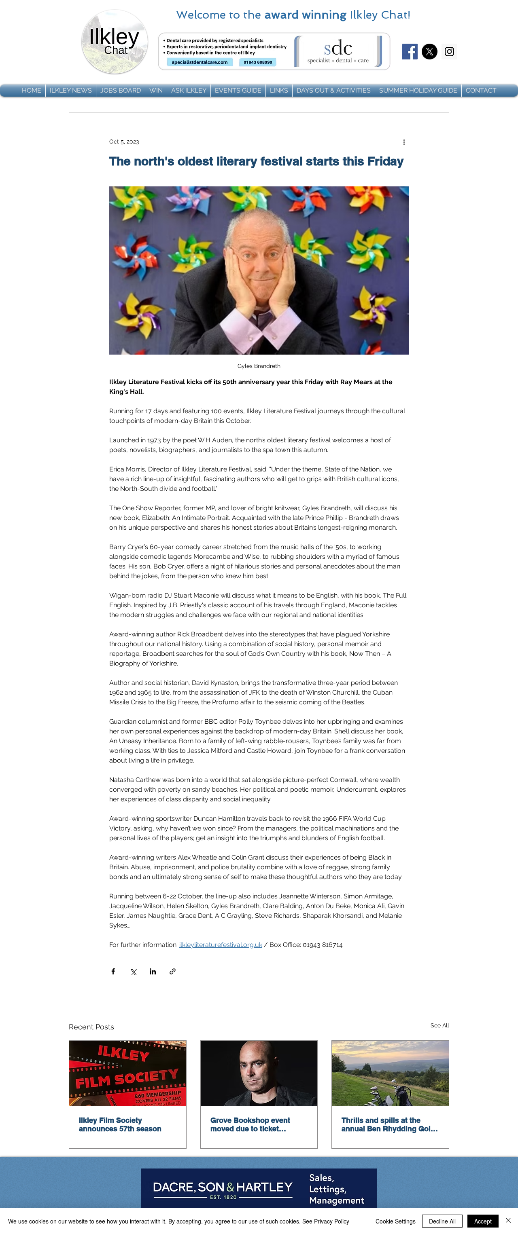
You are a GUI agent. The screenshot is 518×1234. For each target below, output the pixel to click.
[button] (71, 91)
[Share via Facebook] (113, 971)
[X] (429, 51)
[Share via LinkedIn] (153, 971)
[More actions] (404, 141)
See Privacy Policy (325, 1221)
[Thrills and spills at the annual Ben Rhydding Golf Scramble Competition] (390, 1073)
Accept (483, 1221)
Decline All (442, 1221)
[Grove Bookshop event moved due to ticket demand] (259, 1073)
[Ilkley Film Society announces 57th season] (127, 1073)
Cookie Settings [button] (396, 1221)
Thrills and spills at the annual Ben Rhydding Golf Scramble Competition (387, 1124)
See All (440, 1025)
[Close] (508, 1221)
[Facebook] (410, 51)
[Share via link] (172, 971)
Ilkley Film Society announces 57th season (120, 1124)
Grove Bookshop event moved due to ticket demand (250, 1124)
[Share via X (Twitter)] (133, 971)
